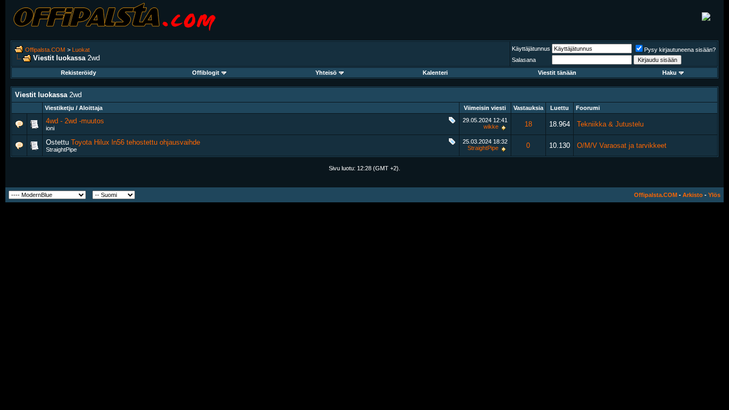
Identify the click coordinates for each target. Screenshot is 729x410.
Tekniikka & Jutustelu (610, 124)
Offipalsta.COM (45, 49)
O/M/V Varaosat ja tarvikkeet (622, 145)
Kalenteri (435, 72)
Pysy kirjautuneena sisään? (680, 49)
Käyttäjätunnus (531, 48)
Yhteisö (326, 72)
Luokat (81, 49)
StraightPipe (61, 149)
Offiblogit (205, 72)
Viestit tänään (557, 72)
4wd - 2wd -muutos (75, 121)
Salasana (524, 60)
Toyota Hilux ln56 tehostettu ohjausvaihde (135, 142)
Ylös (714, 195)
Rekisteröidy (78, 72)
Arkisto (693, 195)
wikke (491, 126)
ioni (50, 128)
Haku (669, 72)
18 (528, 124)
